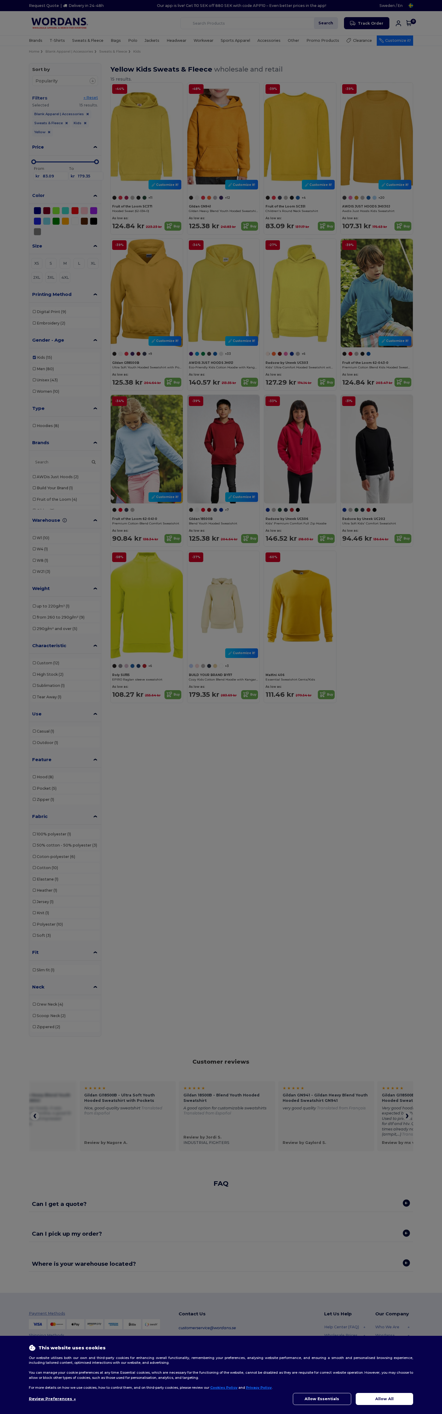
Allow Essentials (322, 1399)
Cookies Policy (224, 1387)
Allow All (384, 1399)
